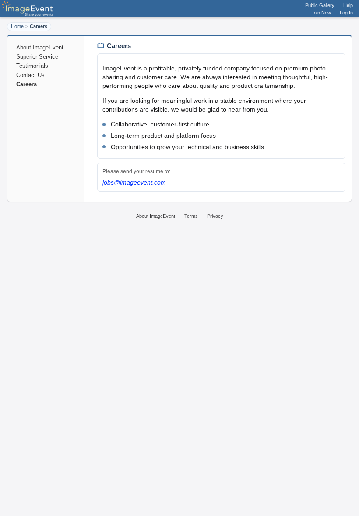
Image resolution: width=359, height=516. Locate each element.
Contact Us (30, 75)
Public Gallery (319, 5)
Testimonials (32, 66)
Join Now (321, 12)
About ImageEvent (39, 47)
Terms (191, 216)
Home (17, 26)
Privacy (215, 216)
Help (348, 5)
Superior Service (37, 56)
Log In (346, 12)
